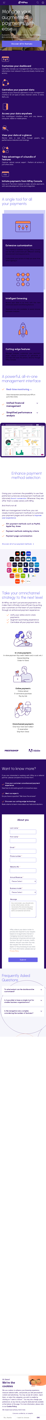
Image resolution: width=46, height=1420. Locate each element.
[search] (37, 2)
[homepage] (23, 2)
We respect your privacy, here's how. (13, 1410)
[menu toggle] (4, 2)
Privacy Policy (14, 951)
